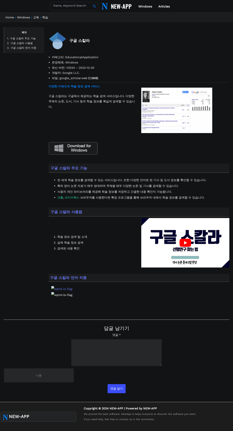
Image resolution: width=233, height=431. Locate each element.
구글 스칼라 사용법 (22, 43)
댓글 (116, 335)
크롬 (60, 197)
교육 (36, 17)
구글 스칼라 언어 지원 (23, 47)
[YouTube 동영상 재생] (185, 242)
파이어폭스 (72, 197)
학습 (45, 17)
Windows (23, 17)
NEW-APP (121, 6)
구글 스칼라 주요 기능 (23, 38)
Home (9, 17)
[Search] (95, 6)
